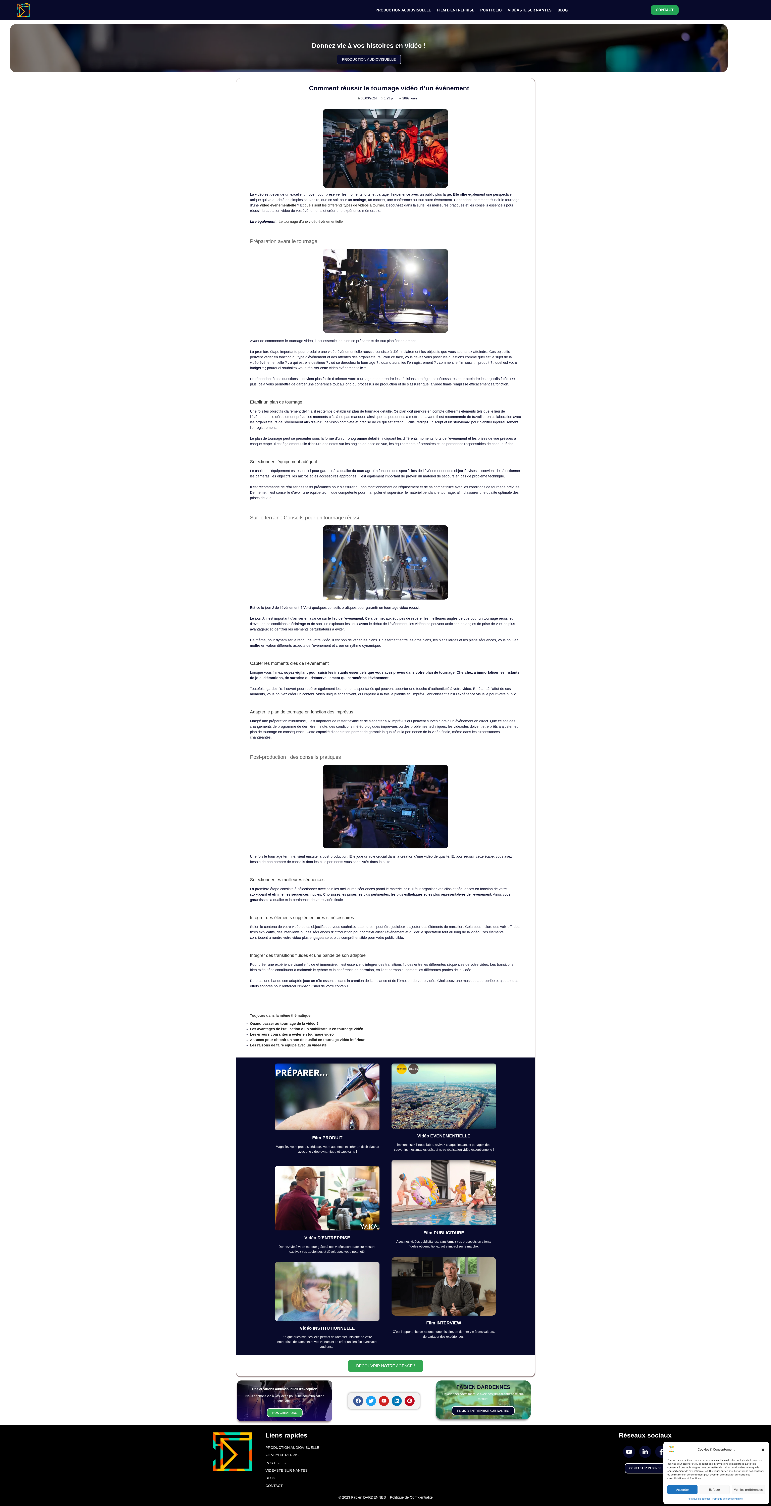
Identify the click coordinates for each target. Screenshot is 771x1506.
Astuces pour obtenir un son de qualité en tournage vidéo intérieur (307, 1040)
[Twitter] (371, 1401)
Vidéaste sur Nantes (286, 1470)
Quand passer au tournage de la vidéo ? (284, 1024)
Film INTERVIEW (443, 1322)
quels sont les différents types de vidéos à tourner (344, 205)
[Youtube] (384, 1401)
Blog (270, 1478)
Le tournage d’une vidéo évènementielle (311, 222)
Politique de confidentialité (727, 1498)
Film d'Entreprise (283, 1455)
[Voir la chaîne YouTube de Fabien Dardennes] (629, 1452)
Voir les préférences (748, 1490)
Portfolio (275, 1463)
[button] (763, 1450)
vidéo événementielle (278, 205)
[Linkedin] (397, 1401)
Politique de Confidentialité (411, 1497)
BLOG (563, 10)
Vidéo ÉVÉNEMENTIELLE (443, 1135)
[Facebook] (358, 1401)
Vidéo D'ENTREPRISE (327, 1237)
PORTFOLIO (491, 10)
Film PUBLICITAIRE (443, 1232)
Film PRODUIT (327, 1137)
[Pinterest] (410, 1401)
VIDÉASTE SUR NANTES (530, 10)
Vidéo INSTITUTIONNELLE (327, 1328)
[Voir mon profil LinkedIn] (645, 1452)
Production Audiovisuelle (292, 1448)
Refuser (714, 1490)
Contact (274, 1486)
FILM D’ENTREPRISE (455, 10)
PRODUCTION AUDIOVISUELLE (403, 10)
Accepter (682, 1490)
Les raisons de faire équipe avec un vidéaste (288, 1045)
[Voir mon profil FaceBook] (661, 1452)
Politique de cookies (699, 1498)
